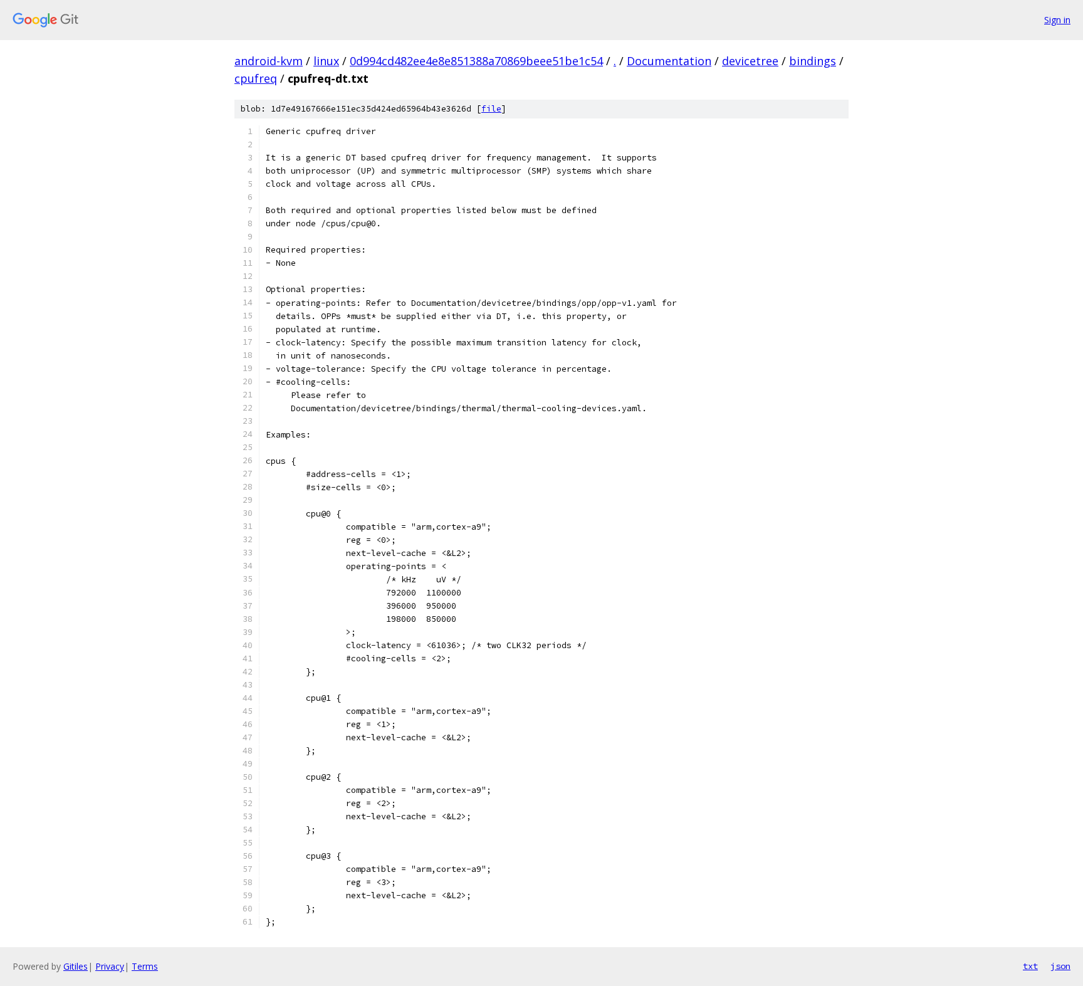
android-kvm (268, 60)
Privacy (109, 966)
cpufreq (255, 78)
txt (1030, 966)
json (1060, 966)
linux (326, 60)
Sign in (1057, 20)
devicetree (750, 60)
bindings (812, 60)
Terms (145, 966)
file (491, 108)
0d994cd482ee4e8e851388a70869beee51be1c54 (476, 60)
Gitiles (75, 966)
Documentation (669, 60)
